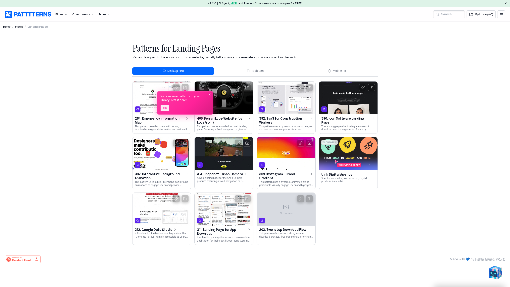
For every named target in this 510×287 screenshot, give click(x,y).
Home (7, 27)
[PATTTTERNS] (28, 14)
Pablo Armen (484, 259)
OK (165, 108)
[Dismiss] (506, 3)
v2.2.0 (500, 259)
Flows (59, 14)
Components (81, 14)
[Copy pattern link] (176, 87)
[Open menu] (501, 14)
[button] (61, 14)
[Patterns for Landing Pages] (131, 49)
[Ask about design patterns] (495, 272)
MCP (233, 3)
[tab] (173, 71)
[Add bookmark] (185, 87)
